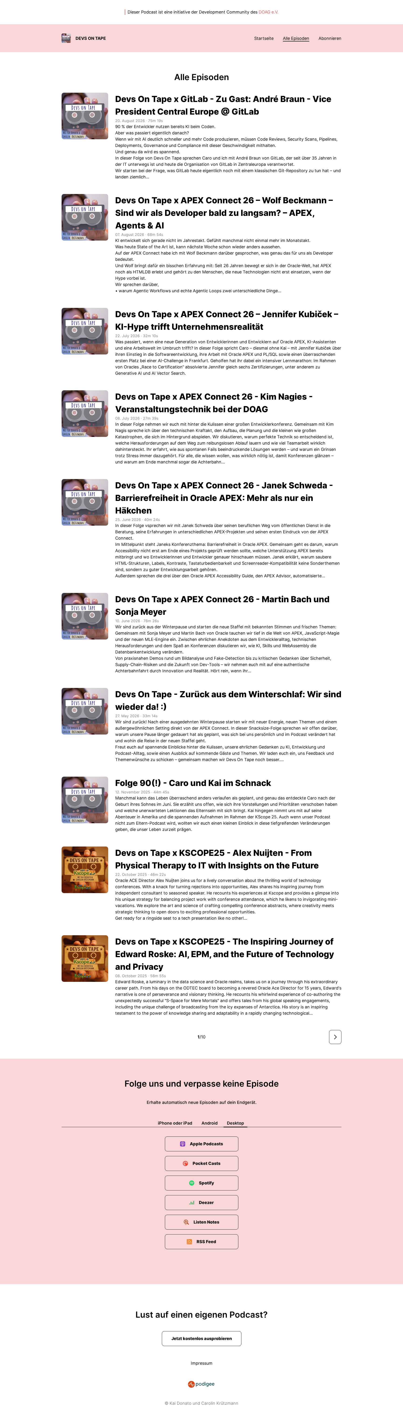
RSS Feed (206, 1241)
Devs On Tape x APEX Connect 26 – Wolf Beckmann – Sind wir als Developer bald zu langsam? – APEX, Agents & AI (224, 213)
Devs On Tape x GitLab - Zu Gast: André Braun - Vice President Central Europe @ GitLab (223, 105)
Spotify (206, 1182)
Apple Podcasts (206, 1143)
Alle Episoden (296, 38)
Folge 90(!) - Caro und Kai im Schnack (193, 783)
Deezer (206, 1202)
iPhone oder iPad (175, 1123)
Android (210, 1123)
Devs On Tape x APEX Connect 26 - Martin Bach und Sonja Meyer (222, 605)
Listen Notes (206, 1222)
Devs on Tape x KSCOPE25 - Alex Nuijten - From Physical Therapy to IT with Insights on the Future (217, 859)
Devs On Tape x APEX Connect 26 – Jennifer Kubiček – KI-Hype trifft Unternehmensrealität (226, 320)
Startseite (264, 38)
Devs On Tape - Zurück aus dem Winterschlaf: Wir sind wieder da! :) (228, 700)
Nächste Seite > (335, 1037)
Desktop (235, 1123)
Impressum (201, 1363)
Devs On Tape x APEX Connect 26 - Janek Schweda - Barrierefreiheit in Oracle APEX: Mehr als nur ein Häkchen (224, 498)
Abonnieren (330, 38)
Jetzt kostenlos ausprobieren (201, 1338)
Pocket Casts (206, 1163)
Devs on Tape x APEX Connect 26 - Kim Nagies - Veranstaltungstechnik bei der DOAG (214, 402)
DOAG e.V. (268, 12)
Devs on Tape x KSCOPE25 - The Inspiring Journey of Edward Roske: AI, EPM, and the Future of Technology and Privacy (224, 954)
